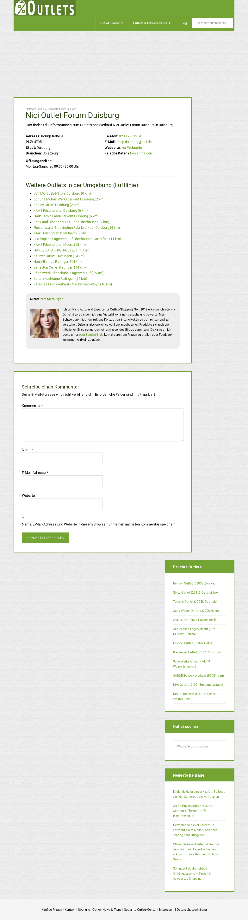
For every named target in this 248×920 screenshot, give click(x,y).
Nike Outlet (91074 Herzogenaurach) (198, 685)
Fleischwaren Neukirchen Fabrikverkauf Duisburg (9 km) (77, 227)
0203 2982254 (130, 136)
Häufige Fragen (51, 909)
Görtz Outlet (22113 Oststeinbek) (196, 592)
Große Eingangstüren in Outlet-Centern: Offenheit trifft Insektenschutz (194, 811)
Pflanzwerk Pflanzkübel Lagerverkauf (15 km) (68, 273)
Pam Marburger (51, 299)
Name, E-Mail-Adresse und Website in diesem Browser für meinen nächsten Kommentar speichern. (99, 524)
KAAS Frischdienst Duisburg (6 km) (61, 210)
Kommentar (32, 406)
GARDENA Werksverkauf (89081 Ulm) (198, 675)
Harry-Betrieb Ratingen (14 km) (58, 261)
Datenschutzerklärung (192, 909)
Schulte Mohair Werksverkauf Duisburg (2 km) (69, 199)
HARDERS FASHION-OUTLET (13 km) (62, 250)
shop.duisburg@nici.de (134, 142)
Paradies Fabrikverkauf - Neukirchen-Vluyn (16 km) (73, 284)
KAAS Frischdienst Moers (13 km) (60, 245)
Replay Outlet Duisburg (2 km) (57, 205)
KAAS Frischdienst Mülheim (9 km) (60, 233)
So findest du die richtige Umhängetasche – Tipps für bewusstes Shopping (192, 873)
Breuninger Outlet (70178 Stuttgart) (197, 652)
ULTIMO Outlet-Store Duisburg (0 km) (62, 193)
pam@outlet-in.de (91, 334)
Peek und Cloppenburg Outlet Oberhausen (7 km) (71, 222)
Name (28, 450)
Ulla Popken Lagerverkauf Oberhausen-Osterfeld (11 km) (77, 239)
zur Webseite (131, 148)
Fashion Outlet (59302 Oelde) (193, 643)
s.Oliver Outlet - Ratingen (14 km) (59, 256)
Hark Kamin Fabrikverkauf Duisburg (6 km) (66, 216)
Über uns (84, 909)
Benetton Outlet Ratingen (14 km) (60, 267)
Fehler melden (141, 153)
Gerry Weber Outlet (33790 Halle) (196, 611)
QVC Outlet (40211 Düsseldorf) (194, 620)
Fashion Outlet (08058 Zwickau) (194, 583)
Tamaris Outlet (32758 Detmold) (195, 602)
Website (28, 495)
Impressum (166, 909)
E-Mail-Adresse (35, 473)
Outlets (45, 8)
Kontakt (70, 909)
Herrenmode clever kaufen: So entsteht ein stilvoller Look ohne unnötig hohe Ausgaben (195, 830)
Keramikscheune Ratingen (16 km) (60, 279)
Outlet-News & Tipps (106, 909)
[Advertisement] (124, 60)
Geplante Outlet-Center (140, 909)
